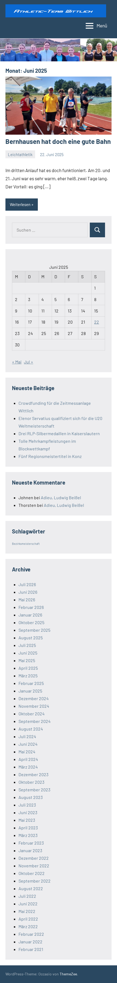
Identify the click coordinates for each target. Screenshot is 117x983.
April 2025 (28, 668)
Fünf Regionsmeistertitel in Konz (50, 456)
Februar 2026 (31, 607)
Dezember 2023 (33, 774)
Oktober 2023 (31, 782)
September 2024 (35, 721)
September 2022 (35, 880)
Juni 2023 (28, 812)
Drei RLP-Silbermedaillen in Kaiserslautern (59, 433)
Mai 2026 (27, 599)
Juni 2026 (28, 592)
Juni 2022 (28, 903)
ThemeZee (68, 974)
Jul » (28, 361)
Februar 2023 (31, 842)
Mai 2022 (27, 911)
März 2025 (28, 675)
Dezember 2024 (34, 698)
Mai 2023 (27, 820)
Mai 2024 (27, 751)
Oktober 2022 (32, 873)
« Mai (16, 361)
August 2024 (31, 728)
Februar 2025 (31, 683)
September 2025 (34, 630)
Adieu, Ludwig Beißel (61, 497)
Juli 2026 (27, 584)
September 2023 (34, 789)
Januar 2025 (30, 690)
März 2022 (28, 926)
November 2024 (34, 706)
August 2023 (31, 797)
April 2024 (28, 759)
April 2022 (28, 918)
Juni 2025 (28, 652)
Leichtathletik (20, 154)
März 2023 (28, 835)
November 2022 (34, 865)
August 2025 (31, 637)
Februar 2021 (31, 949)
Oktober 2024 (32, 713)
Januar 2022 (30, 941)
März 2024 (28, 766)
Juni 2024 (28, 744)
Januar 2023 (30, 850)
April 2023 (28, 827)
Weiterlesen (20, 204)
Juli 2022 (27, 896)
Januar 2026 (30, 614)
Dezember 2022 (34, 858)
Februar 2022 (31, 934)
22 (96, 321)
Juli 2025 (27, 645)
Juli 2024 (27, 736)
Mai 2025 (27, 660)
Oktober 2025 (31, 622)
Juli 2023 (27, 804)
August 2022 (31, 888)
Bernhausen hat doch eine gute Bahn (58, 141)
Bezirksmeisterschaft (26, 543)
